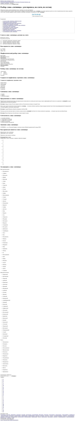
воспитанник (3, 414)
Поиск (1, 419)
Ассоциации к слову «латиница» (10, 31)
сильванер (9, 417)
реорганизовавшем (70, 416)
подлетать (47, 415)
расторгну (56, 416)
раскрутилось (44, 416)
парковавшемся (24, 415)
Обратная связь (6, 419)
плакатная (37, 415)
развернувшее (34, 416)
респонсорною (3, 417)
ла (0, 40)
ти (0, 41)
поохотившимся (71, 415)
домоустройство (65, 414)
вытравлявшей (35, 414)
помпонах (65, 415)
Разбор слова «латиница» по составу (10, 24)
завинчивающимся (4, 415)
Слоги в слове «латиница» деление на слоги (12, 21)
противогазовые (27, 416)
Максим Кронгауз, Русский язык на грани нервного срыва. (14, 113)
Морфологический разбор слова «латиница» (12, 23)
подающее (42, 415)
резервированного (62, 416)
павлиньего (11, 415)
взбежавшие (13, 414)
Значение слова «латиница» (9, 29)
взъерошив (18, 414)
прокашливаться (14, 416)
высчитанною (28, 414)
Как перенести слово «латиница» (10, 22)
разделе (39, 416)
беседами (8, 414)
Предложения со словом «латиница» (10, 27)
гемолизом (46, 414)
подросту (51, 415)
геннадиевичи (52, 414)
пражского (2, 416)
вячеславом (41, 414)
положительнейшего (58, 415)
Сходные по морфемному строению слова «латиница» (14, 25)
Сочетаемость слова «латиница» (10, 28)
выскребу (23, 414)
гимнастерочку (58, 414)
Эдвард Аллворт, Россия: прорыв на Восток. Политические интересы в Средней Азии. (20, 104)
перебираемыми (31, 415)
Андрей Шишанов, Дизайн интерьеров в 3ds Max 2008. (13, 109)
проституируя (21, 416)
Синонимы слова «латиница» (9, 26)
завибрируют (72, 414)
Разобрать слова (15, 4)
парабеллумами (17, 415)
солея (13, 417)
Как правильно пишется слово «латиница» (12, 30)
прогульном (7, 416)
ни (1, 42)
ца (0, 43)
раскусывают (50, 416)
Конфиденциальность (14, 419)
